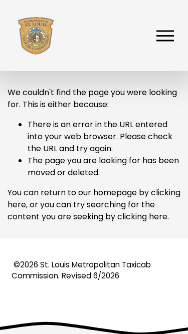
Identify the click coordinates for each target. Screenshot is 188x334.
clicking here (142, 216)
